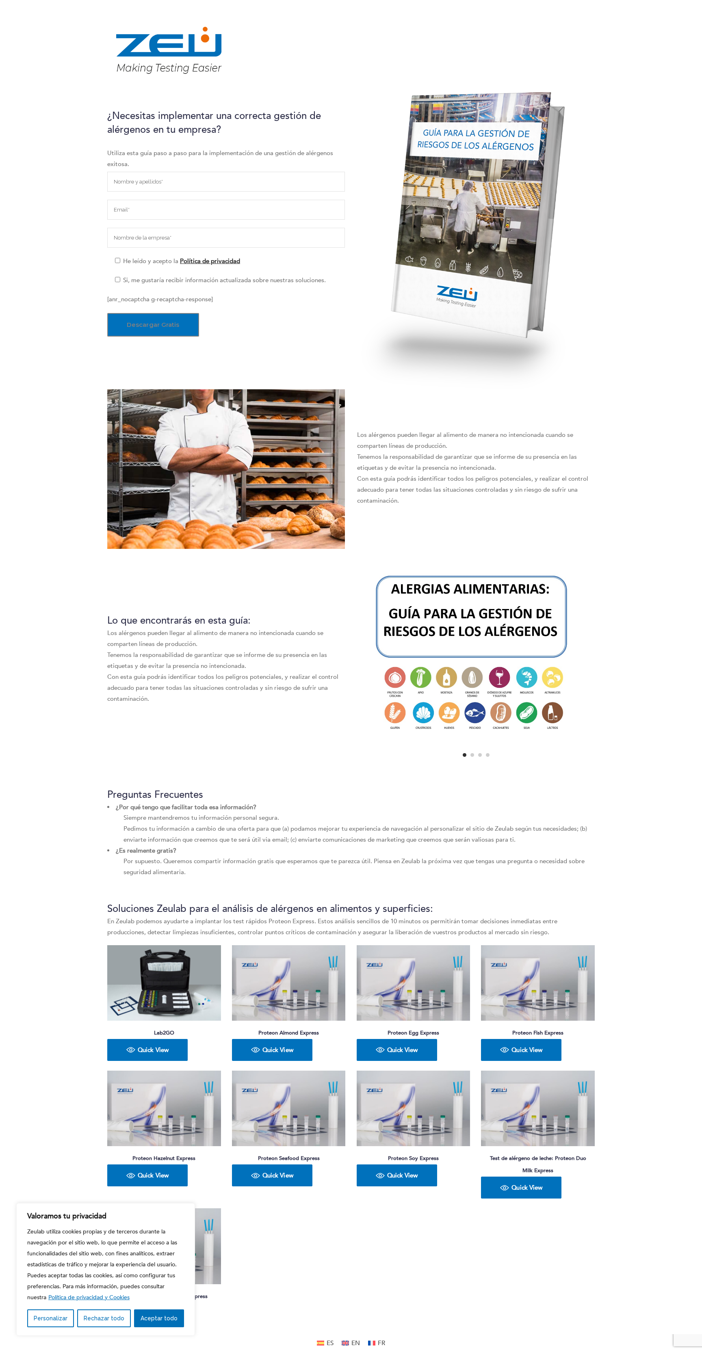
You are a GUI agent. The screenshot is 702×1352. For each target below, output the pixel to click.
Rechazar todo (104, 1318)
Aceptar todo (159, 1318)
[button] (147, 1050)
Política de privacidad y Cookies (89, 1297)
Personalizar (50, 1318)
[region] (105, 1269)
